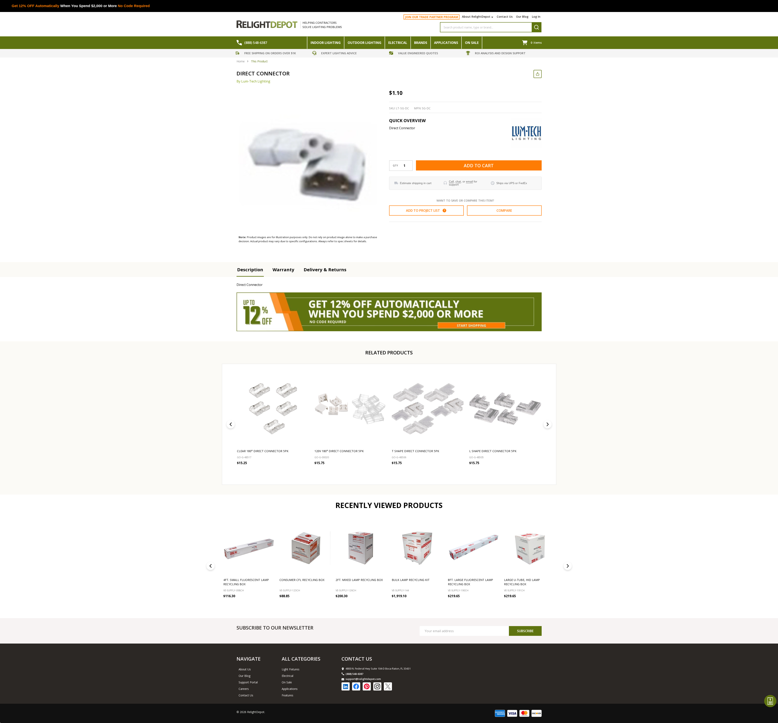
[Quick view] (267, 472)
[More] (492, 17)
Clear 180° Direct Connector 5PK (262, 451)
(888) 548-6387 (354, 674)
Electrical (397, 42)
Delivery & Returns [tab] (325, 269)
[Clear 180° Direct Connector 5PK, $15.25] (273, 409)
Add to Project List (425, 210)
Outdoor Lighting (364, 42)
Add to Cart (479, 165)
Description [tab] (250, 269)
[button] (272, 53)
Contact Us (505, 16)
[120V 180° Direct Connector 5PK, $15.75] (350, 409)
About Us (245, 669)
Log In (536, 16)
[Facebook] (356, 686)
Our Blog (522, 16)
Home (241, 61)
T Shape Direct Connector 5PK (415, 451)
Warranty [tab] (283, 269)
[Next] (547, 424)
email (469, 181)
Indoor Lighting (326, 42)
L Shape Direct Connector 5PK (492, 451)
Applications (446, 42)
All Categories (301, 658)
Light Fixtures (290, 669)
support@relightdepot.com (363, 679)
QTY (395, 165)
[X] (388, 686)
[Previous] (231, 424)
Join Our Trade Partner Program (431, 17)
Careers (244, 689)
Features (287, 695)
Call (451, 181)
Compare (504, 210)
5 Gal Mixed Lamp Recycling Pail (528, 580)
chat (458, 181)
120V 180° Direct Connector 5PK (338, 451)
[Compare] (270, 605)
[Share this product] (538, 74)
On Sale (472, 42)
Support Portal (248, 682)
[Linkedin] (346, 686)
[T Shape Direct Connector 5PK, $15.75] (428, 409)
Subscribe (525, 631)
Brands (420, 42)
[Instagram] (377, 686)
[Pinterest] (367, 686)
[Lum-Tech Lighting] (526, 133)
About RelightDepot (476, 16)
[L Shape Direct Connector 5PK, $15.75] (505, 409)
